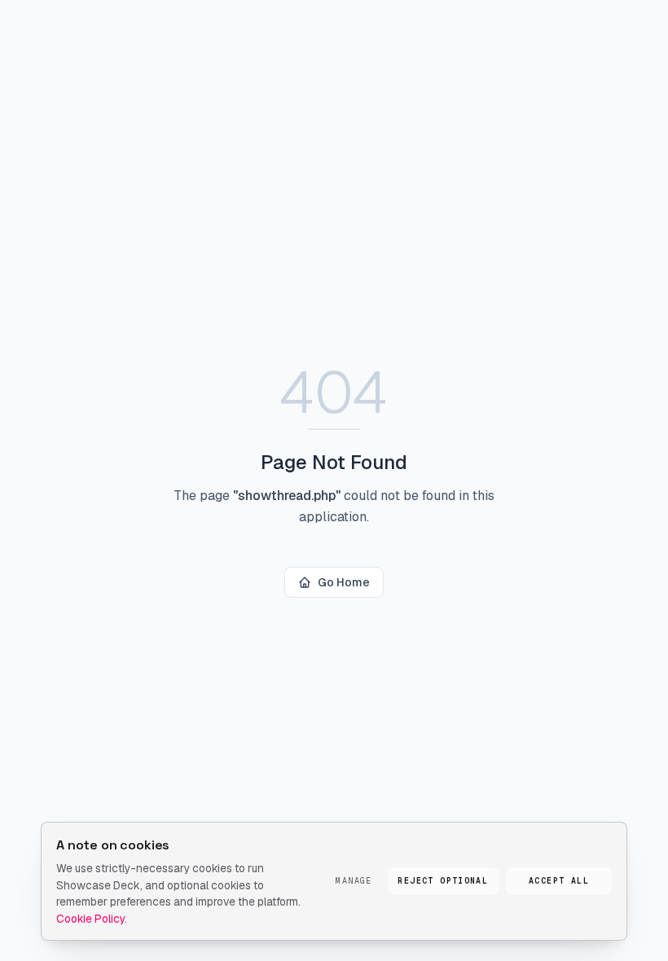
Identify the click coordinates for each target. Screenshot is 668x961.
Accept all (559, 880)
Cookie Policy (90, 918)
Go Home (344, 582)
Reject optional (443, 880)
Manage (353, 880)
